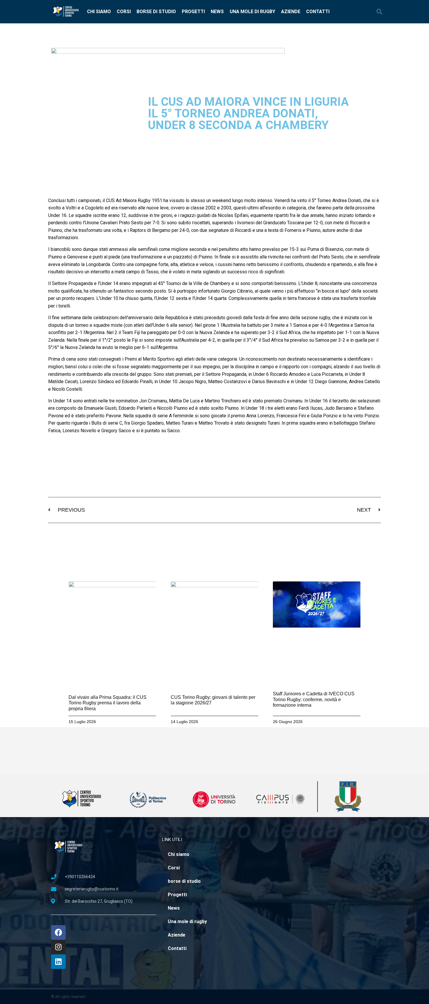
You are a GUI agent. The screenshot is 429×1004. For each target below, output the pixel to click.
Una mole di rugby (252, 11)
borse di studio (156, 11)
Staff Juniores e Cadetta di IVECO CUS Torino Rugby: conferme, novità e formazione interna (314, 699)
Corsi (124, 11)
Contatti (317, 11)
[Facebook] (58, 932)
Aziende (290, 11)
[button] (379, 12)
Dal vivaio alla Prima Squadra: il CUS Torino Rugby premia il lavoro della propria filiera (108, 703)
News (217, 11)
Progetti (193, 11)
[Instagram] (58, 947)
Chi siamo (99, 11)
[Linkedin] (58, 961)
